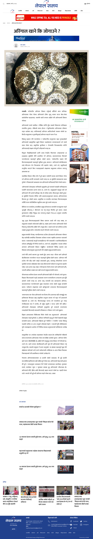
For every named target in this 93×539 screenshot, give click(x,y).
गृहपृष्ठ (4, 23)
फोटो (53, 11)
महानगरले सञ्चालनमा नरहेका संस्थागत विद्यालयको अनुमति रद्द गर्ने (35, 452)
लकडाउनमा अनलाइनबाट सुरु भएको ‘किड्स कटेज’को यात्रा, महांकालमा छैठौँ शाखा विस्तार (36, 423)
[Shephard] (46, 38)
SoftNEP (87, 537)
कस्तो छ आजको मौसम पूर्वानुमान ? (30, 407)
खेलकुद (59, 11)
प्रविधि (75, 11)
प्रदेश (82, 11)
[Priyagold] (46, 17)
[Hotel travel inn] (79, 146)
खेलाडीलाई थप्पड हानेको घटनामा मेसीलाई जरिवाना (28, 499)
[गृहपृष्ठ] (12, 11)
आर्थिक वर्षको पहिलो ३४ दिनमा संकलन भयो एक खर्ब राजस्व (46, 502)
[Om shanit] (79, 174)
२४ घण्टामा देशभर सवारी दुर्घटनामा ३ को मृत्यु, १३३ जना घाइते (36, 438)
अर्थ (33, 11)
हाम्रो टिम (13, 529)
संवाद (47, 11)
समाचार (27, 11)
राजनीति (20, 11)
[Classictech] (79, 119)
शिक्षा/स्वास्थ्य (68, 11)
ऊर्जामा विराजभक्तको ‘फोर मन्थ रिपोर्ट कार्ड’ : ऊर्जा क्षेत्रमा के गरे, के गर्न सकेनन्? (64, 500)
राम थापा (22, 45)
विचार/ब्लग (40, 11)
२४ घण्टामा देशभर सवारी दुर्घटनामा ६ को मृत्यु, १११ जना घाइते (36, 468)
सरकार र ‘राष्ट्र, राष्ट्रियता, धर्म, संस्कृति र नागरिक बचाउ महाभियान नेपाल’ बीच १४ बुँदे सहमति (10, 500)
